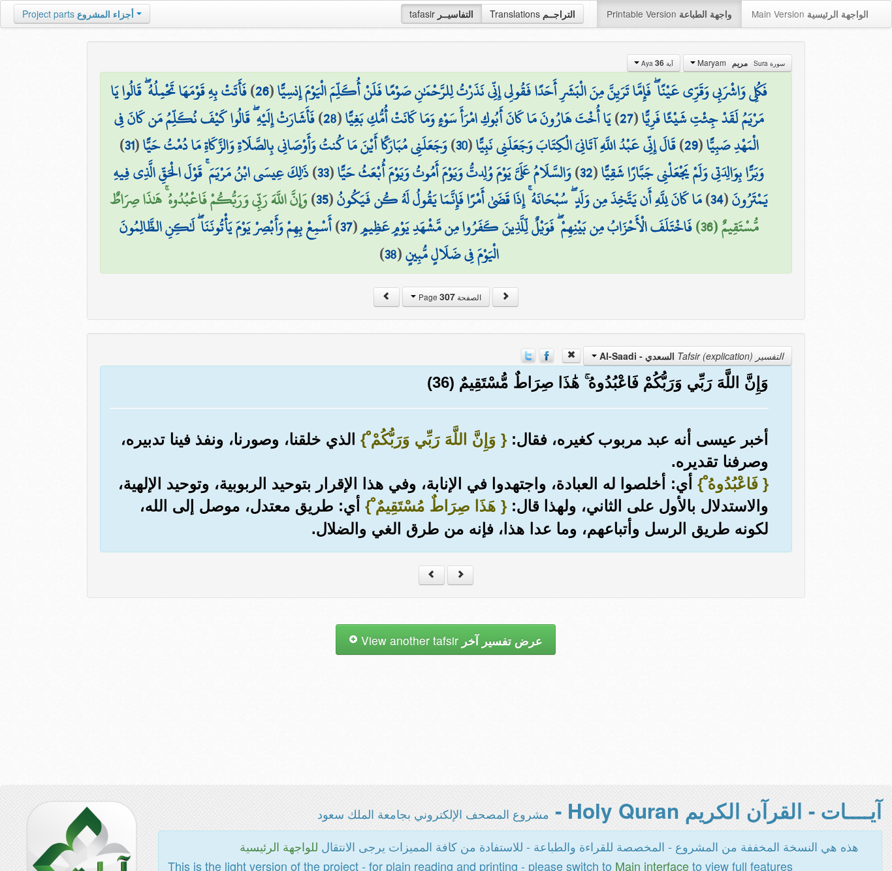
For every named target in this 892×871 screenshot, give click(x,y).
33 (323, 172)
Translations (532, 13)
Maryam (740, 63)
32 (586, 172)
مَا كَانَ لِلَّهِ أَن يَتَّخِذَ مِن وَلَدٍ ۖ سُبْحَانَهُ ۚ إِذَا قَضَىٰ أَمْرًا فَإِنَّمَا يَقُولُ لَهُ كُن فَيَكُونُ (519, 199)
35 (322, 199)
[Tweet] (528, 354)
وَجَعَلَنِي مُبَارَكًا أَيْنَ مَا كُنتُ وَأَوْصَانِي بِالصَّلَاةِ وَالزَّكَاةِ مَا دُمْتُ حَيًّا (295, 145)
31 (130, 145)
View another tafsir (450, 640)
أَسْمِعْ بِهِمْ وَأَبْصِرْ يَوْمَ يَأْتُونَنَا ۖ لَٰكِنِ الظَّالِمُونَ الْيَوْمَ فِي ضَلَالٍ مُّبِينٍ (309, 240)
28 (330, 118)
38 (391, 254)
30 (462, 145)
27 (626, 118)
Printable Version (669, 13)
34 (717, 199)
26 (262, 90)
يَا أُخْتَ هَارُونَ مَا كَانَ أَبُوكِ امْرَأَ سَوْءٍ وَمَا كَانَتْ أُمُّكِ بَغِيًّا (478, 118)
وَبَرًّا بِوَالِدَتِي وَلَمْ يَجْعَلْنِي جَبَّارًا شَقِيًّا (682, 172)
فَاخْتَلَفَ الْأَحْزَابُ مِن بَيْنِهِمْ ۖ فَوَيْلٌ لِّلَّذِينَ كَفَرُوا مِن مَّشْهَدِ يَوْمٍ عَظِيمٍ (526, 226)
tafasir (441, 13)
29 (691, 145)
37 (346, 226)
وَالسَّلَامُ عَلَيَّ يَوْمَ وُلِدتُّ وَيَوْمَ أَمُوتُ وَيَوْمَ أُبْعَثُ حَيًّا (454, 172)
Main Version (810, 13)
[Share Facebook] (546, 354)
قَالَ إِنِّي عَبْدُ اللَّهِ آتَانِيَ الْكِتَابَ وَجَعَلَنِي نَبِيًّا (576, 145)
